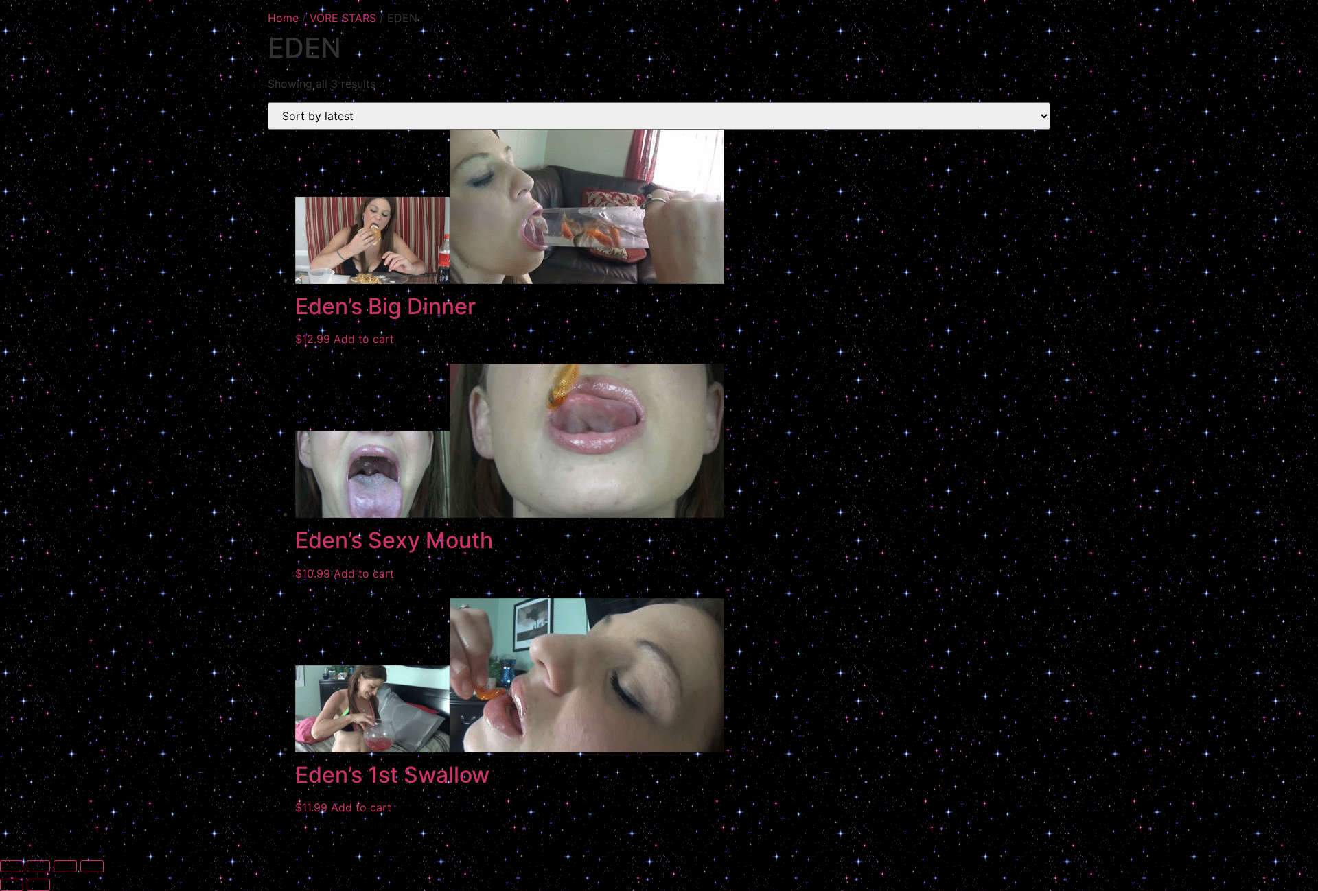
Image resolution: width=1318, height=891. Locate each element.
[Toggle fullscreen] (38, 866)
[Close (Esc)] (92, 866)
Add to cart (364, 339)
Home (283, 18)
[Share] (65, 866)
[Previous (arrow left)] (11, 885)
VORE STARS (343, 18)
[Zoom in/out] (11, 866)
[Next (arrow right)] (38, 885)
